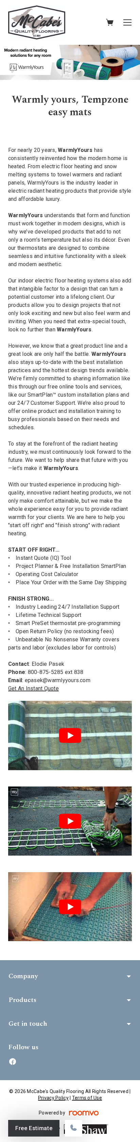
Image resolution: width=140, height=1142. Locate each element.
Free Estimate (33, 1128)
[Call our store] (73, 1128)
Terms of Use (87, 1098)
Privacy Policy (53, 1098)
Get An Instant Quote (33, 688)
